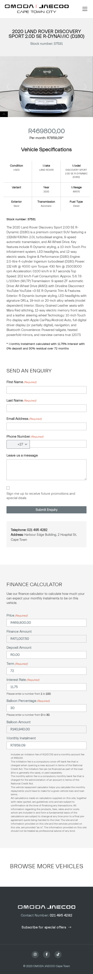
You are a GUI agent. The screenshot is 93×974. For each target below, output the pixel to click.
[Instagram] (35, 954)
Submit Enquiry (47, 510)
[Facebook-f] (46, 954)
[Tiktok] (58, 954)
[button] (85, 9)
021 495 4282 (46, 915)
